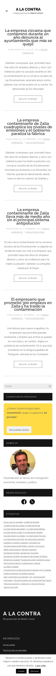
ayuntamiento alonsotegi (15, 529)
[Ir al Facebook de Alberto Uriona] (24, 502)
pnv (31, 577)
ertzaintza (8, 560)
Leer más (40, 665)
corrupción (40, 546)
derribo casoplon (29, 550)
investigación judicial (31, 563)
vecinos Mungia (38, 584)
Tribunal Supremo (12, 584)
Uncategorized (35, 143)
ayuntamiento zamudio (14, 539)
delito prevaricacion (12, 550)
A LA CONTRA (22, 615)
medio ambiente (11, 573)
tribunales (8, 580)
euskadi (16, 560)
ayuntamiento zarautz (35, 539)
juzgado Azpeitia (11, 567)
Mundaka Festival (26, 573)
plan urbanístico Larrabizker (16, 577)
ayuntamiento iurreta (13, 532)
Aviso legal (9, 645)
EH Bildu (43, 556)
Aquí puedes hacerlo (19, 429)
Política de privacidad (15, 650)
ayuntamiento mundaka (14, 536)
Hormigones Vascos (12, 563)
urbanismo (25, 584)
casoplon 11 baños (12, 543)
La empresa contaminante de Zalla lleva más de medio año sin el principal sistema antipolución (28, 216)
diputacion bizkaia (12, 553)
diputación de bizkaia (29, 556)
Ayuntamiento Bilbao (35, 529)
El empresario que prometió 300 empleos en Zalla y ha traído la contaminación (28, 304)
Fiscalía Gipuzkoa (28, 560)
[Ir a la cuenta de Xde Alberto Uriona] (32, 502)
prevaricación (39, 577)
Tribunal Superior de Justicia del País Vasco (32, 580)
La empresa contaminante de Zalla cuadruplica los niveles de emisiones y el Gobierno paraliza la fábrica (28, 127)
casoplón (24, 543)
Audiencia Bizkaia (31, 522)
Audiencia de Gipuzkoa (14, 526)
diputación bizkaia (12, 556)
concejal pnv (34, 543)
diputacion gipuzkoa (29, 553)
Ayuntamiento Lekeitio (33, 532)
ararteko (19, 522)
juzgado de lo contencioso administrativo (22, 570)
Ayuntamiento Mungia (36, 536)
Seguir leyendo (28, 99)
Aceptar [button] (21, 671)
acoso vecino (9, 522)
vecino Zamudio (11, 587)
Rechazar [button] (34, 671)
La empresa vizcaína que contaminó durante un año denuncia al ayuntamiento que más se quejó (28, 37)
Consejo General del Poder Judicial (19, 546)
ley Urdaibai (45, 570)
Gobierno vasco (43, 560)
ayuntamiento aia (32, 526)
